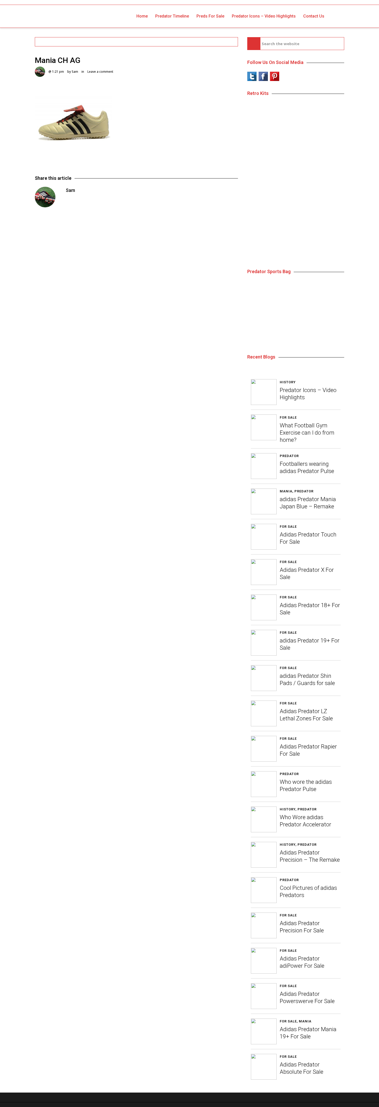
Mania (286, 491)
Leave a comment (100, 71)
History (288, 382)
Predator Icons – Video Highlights (264, 16)
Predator (289, 456)
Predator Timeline (172, 16)
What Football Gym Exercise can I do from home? (307, 432)
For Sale (288, 417)
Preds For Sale (210, 16)
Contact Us (313, 16)
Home (142, 16)
